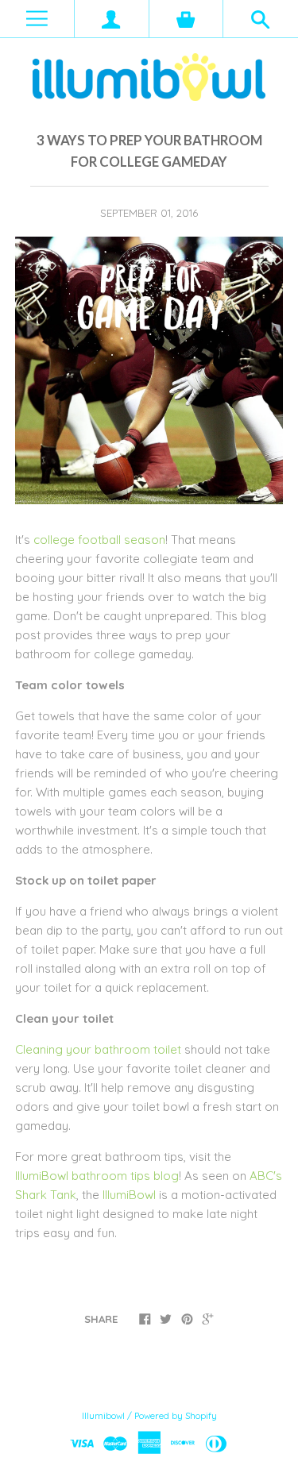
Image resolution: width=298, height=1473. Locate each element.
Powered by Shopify (175, 1415)
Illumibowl (103, 1415)
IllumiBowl (129, 1194)
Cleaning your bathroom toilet (98, 1049)
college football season (99, 539)
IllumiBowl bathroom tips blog (97, 1175)
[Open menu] (37, 19)
